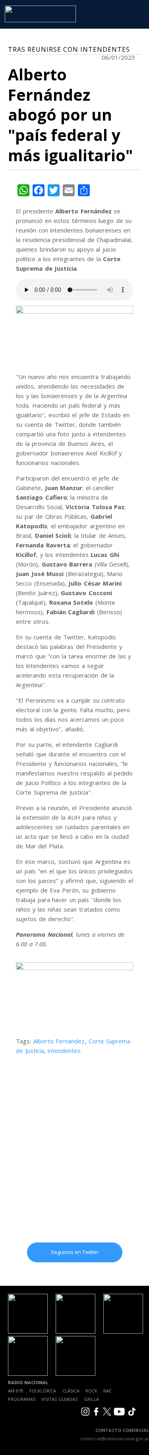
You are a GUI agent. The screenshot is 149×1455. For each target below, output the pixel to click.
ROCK (91, 1391)
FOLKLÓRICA (42, 1391)
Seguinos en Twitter (75, 1252)
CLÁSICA (70, 1391)
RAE (107, 1391)
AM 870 (15, 1391)
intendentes (64, 1051)
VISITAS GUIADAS (59, 1399)
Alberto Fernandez (59, 1041)
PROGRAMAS (21, 1399)
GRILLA (91, 1399)
